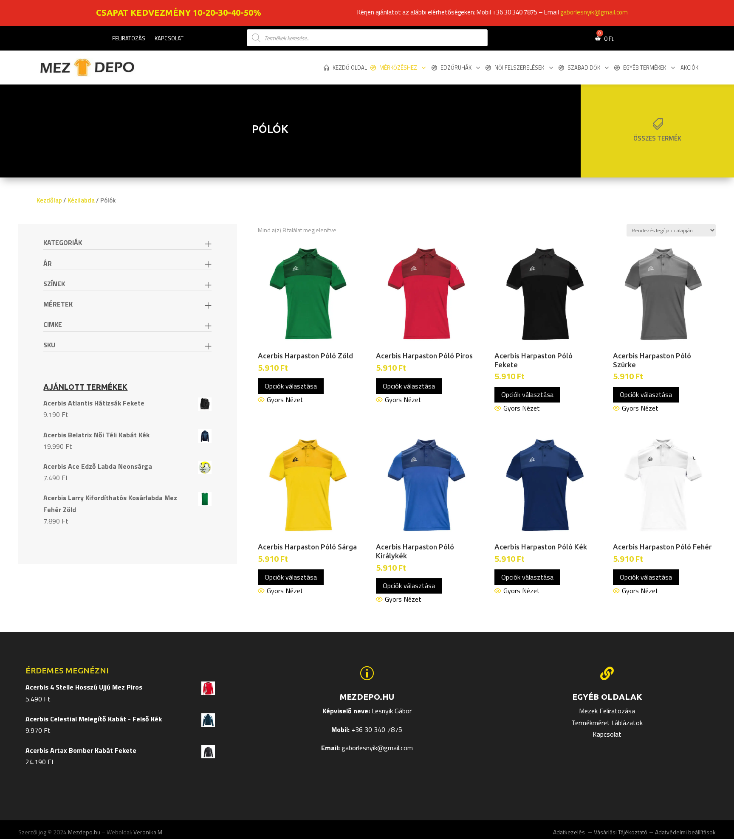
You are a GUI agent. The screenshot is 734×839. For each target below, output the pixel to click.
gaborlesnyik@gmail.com (594, 12)
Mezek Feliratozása (607, 711)
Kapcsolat (169, 38)
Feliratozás (128, 38)
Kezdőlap (49, 200)
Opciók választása (291, 386)
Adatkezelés (569, 832)
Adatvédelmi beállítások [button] (685, 832)
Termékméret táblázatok (607, 723)
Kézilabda (81, 200)
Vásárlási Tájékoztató (620, 832)
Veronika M (147, 832)
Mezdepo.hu (84, 832)
